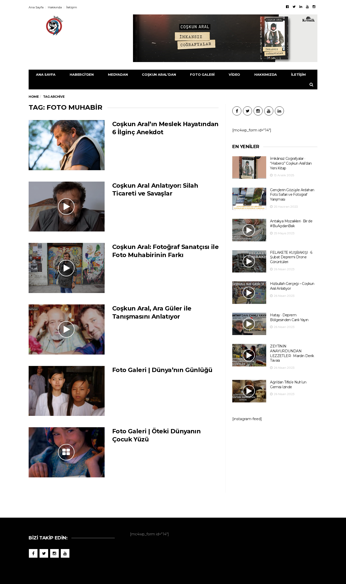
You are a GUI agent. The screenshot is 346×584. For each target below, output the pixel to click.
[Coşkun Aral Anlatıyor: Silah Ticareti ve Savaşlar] (67, 207)
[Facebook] (287, 7)
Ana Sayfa (36, 7)
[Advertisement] (274, 467)
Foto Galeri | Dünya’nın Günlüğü (162, 370)
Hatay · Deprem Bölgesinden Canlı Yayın (289, 317)
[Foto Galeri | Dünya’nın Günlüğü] (67, 391)
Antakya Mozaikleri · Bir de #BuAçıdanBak (291, 223)
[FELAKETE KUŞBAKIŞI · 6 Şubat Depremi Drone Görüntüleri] (249, 261)
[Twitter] (294, 7)
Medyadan (118, 74)
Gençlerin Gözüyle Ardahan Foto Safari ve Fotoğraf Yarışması (292, 195)
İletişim (71, 7)
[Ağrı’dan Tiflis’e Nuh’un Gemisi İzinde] (249, 391)
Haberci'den (82, 74)
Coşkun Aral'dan (159, 74)
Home (34, 97)
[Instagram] (314, 7)
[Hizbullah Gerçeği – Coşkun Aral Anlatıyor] (249, 292)
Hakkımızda (265, 74)
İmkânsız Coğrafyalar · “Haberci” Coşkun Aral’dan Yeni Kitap (291, 163)
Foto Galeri (202, 74)
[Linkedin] (300, 7)
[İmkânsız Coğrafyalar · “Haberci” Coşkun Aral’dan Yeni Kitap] (249, 167)
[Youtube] (307, 7)
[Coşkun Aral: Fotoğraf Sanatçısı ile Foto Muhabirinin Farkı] (67, 268)
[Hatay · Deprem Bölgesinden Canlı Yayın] (249, 324)
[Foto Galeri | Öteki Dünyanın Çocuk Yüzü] (67, 452)
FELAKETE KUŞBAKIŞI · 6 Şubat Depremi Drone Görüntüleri (291, 257)
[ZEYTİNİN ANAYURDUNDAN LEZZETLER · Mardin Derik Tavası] (249, 355)
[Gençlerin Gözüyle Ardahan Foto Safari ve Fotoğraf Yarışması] (249, 199)
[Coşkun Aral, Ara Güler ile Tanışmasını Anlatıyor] (67, 329)
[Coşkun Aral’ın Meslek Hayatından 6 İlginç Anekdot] (67, 145)
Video (234, 74)
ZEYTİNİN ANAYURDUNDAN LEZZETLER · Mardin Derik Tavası (292, 353)
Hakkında (55, 7)
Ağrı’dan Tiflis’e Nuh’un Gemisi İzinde (288, 384)
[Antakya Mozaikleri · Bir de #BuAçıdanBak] (249, 230)
